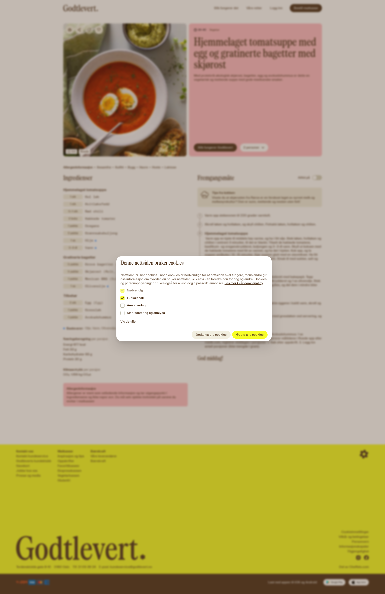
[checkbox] (122, 291)
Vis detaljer (128, 321)
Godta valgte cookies (211, 335)
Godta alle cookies (250, 335)
